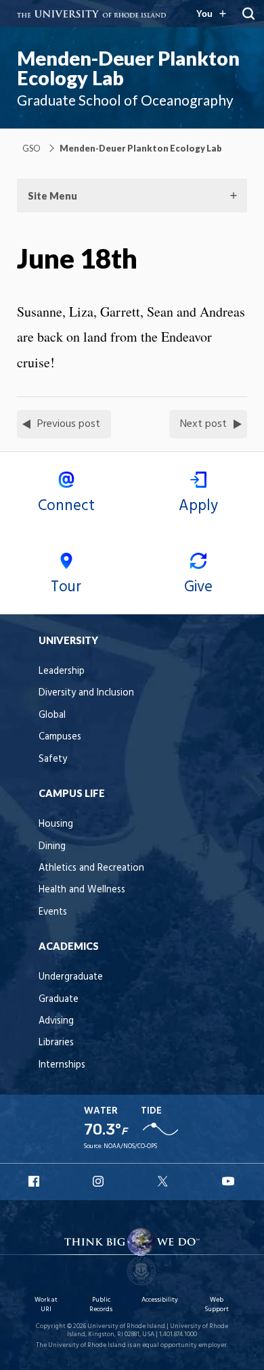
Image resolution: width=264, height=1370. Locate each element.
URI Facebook (35, 1181)
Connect (66, 506)
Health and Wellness (82, 890)
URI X (164, 1181)
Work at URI (46, 1305)
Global (52, 715)
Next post (203, 424)
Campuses (60, 737)
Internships (62, 1065)
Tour (66, 587)
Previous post (68, 424)
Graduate (59, 999)
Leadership (62, 671)
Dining (52, 846)
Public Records (100, 1305)
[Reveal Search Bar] (248, 13)
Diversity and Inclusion (86, 693)
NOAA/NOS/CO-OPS (130, 1146)
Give (198, 587)
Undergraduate (71, 977)
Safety (53, 759)
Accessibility (159, 1300)
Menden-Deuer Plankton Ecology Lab (128, 68)
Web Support (216, 1305)
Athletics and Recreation (91, 868)
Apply (198, 506)
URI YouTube (229, 1181)
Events (53, 912)
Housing (56, 824)
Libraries (56, 1043)
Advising (56, 1021)
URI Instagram (99, 1181)
